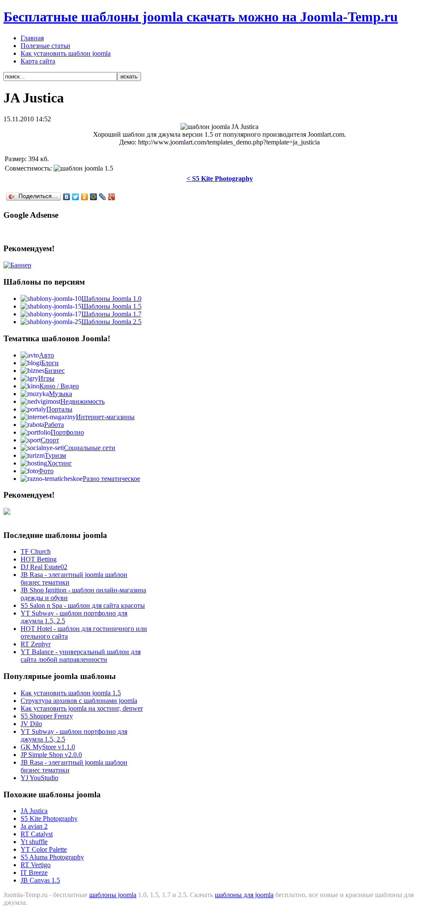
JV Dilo (31, 723)
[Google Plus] (111, 196)
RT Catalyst (37, 834)
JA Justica (34, 810)
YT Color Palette (44, 849)
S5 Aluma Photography (52, 857)
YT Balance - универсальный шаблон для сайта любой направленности (81, 655)
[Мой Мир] (93, 196)
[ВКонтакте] (66, 196)
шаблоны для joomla (244, 894)
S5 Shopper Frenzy (47, 716)
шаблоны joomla (112, 894)
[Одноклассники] (84, 196)
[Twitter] (75, 196)
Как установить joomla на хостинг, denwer (82, 708)
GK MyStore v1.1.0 (48, 747)
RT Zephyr (36, 644)
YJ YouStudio (39, 777)
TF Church (36, 551)
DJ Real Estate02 (44, 567)
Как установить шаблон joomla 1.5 (71, 693)
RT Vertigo (36, 864)
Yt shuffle (34, 841)
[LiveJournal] (102, 196)
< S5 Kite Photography (219, 178)
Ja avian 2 (34, 826)
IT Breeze (34, 872)
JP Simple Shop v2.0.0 (51, 754)
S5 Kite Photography (49, 818)
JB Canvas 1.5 (40, 880)
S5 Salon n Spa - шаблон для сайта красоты (83, 605)
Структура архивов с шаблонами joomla (79, 700)
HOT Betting (39, 559)
